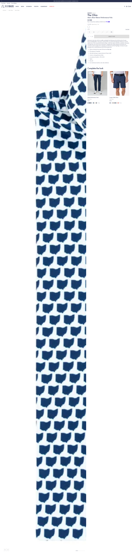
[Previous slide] (1, 1)
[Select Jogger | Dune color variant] (94, 102)
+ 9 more (120, 102)
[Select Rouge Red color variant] (118, 102)
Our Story (3, 3)
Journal (8, 3)
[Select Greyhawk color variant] (112, 102)
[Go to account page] (126, 6)
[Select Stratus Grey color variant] (111, 102)
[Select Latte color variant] (116, 102)
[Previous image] (5, 550)
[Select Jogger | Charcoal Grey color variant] (96, 102)
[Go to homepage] (7, 6)
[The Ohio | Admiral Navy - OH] (89, 27)
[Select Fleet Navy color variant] (88, 102)
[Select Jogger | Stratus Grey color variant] (92, 102)
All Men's (4, 10)
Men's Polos (17, 10)
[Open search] (124, 6)
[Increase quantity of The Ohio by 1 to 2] (92, 36)
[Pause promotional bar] (131, 1)
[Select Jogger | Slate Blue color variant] (93, 102)
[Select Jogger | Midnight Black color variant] (89, 102)
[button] (92, 13)
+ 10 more (98, 102)
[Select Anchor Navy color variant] (90, 102)
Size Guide (127, 29)
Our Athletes (14, 3)
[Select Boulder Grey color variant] (114, 102)
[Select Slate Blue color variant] (115, 102)
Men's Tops (11, 10)
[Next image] (8, 550)
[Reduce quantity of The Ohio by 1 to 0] (88, 36)
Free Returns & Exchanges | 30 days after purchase (66, 1)
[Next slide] (130, 1)
